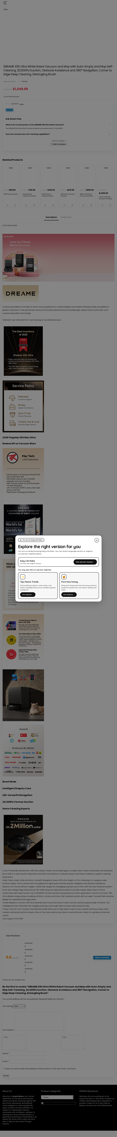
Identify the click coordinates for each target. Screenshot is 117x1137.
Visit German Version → (85, 562)
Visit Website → (28, 594)
